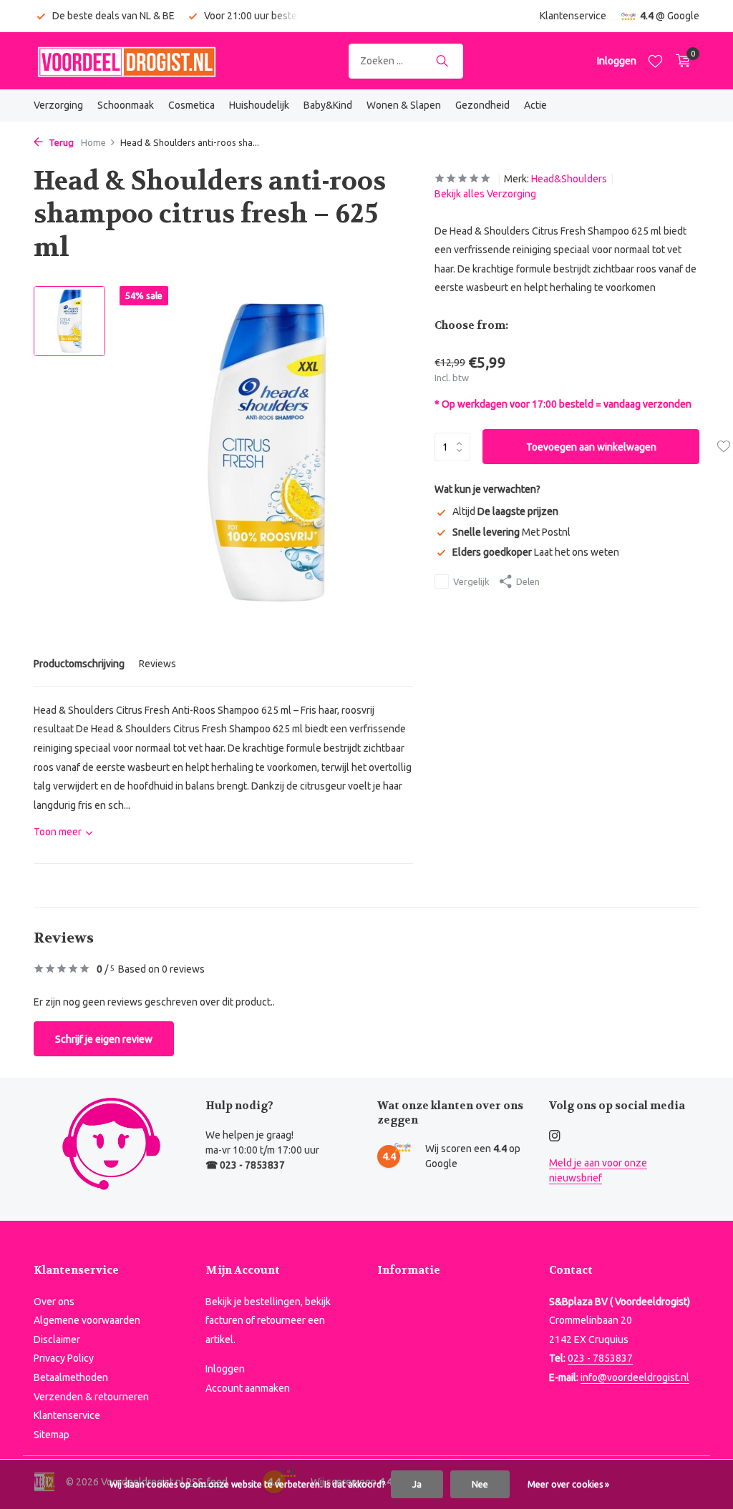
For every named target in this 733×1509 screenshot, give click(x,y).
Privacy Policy (64, 1358)
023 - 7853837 (600, 1358)
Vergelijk (471, 581)
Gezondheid (482, 105)
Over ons (54, 1301)
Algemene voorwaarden (87, 1320)
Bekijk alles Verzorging (485, 194)
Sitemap (51, 1434)
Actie (535, 105)
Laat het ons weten (535, 552)
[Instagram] (554, 1136)
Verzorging (58, 105)
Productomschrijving (79, 663)
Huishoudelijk (259, 105)
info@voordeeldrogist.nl (635, 1377)
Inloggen (225, 1369)
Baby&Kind (328, 105)
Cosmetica (191, 105)
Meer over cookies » (568, 1484)
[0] (680, 60)
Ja (417, 1484)
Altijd (505, 511)
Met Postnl (511, 532)
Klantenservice (573, 15)
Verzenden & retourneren (91, 1396)
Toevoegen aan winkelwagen (591, 447)
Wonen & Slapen (403, 105)
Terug (60, 142)
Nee (480, 1484)
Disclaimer (57, 1339)
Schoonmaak (125, 105)
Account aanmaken (247, 1388)
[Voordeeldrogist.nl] (127, 60)
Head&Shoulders (569, 179)
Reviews (157, 663)
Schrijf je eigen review (103, 1039)
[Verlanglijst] (655, 61)
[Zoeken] (442, 61)
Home (93, 142)
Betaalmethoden (71, 1377)
